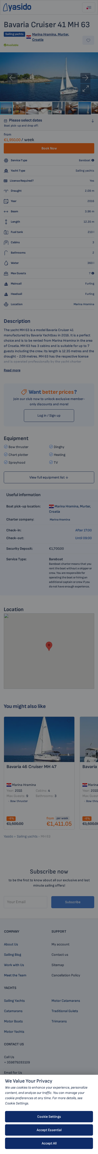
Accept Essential (49, 1130)
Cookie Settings (49, 1117)
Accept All (49, 1143)
